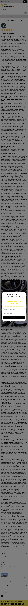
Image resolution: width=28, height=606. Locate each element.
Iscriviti (14, 318)
